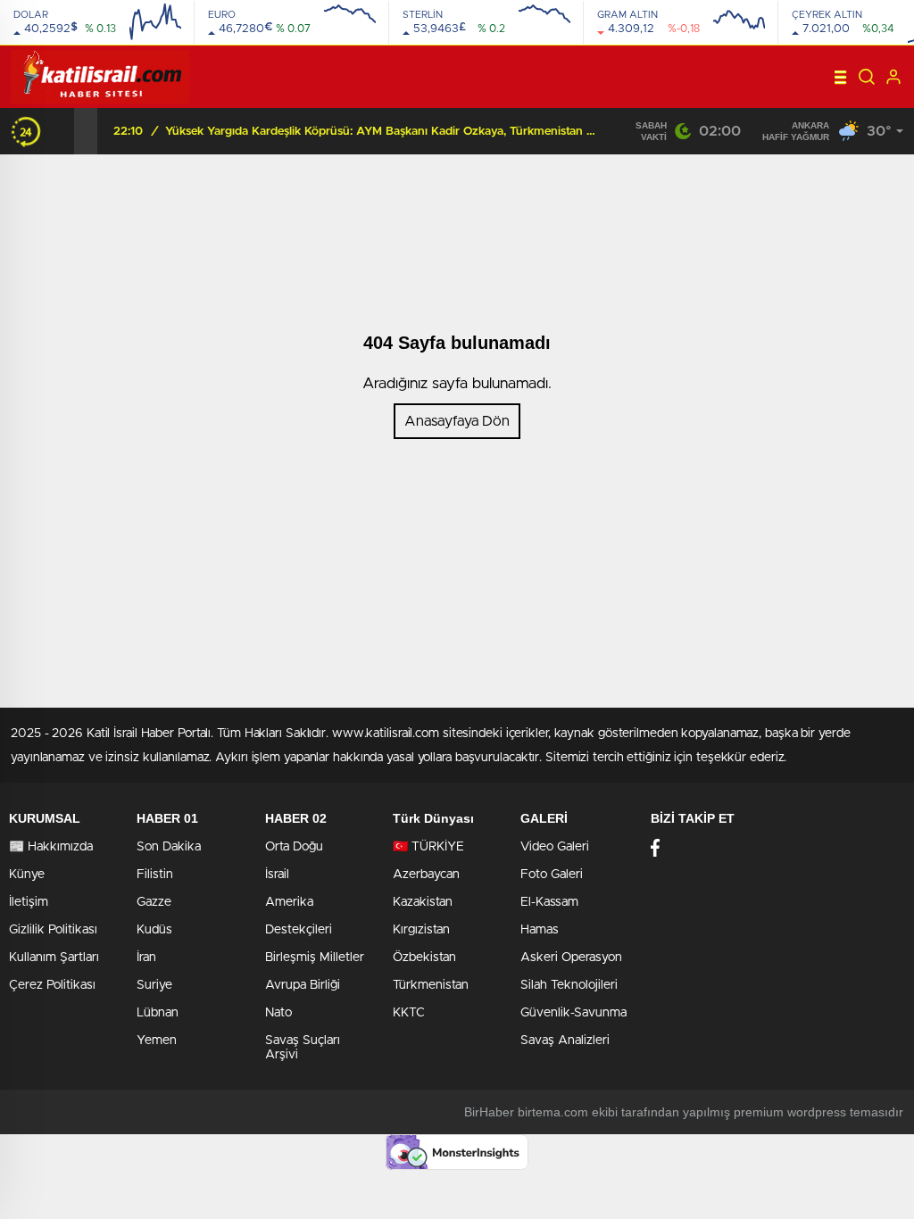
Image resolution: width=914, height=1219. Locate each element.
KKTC (409, 1013)
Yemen (157, 1040)
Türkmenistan (431, 985)
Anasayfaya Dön (457, 421)
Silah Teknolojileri (569, 985)
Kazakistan (423, 902)
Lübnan (158, 1013)
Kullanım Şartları (54, 957)
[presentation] (62, 131)
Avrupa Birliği (302, 985)
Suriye (154, 985)
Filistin (155, 874)
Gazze (154, 902)
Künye (27, 874)
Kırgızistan (421, 930)
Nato (278, 1013)
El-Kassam (549, 902)
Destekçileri (298, 930)
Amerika (289, 902)
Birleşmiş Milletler (314, 957)
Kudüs (154, 930)
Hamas (539, 930)
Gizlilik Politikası (53, 930)
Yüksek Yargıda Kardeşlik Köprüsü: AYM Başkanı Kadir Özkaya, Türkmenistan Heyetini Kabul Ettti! (384, 131)
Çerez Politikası (52, 985)
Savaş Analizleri (565, 1040)
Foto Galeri (551, 874)
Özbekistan (424, 957)
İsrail (277, 874)
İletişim (28, 902)
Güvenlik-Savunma (573, 1013)
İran (146, 957)
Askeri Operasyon (571, 957)
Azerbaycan (426, 874)
